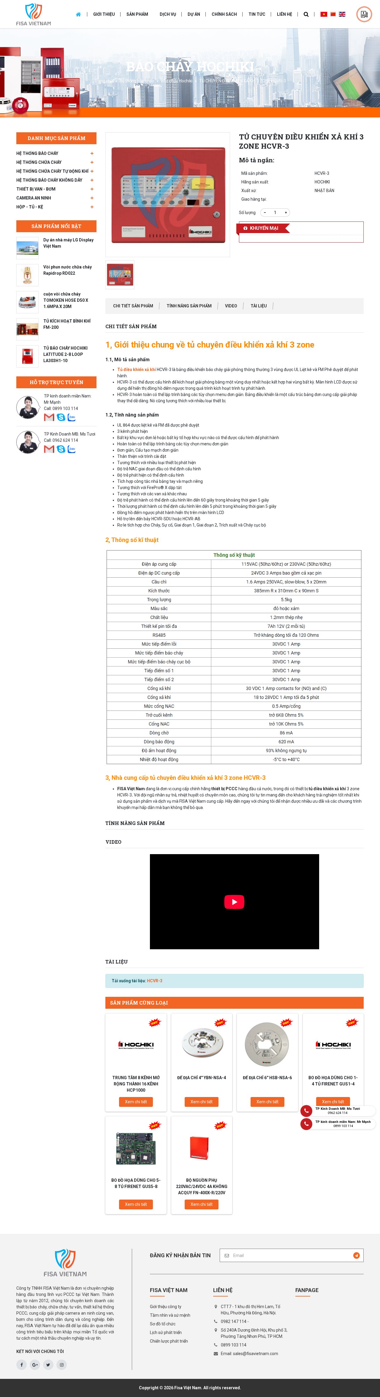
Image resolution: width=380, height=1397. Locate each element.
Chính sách (224, 14)
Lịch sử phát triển (166, 1332)
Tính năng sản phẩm (189, 306)
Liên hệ (284, 14)
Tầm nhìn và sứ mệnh (170, 1315)
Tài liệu (259, 306)
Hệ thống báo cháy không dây (49, 180)
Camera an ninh (33, 198)
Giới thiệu (104, 14)
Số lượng (247, 212)
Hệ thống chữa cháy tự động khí (52, 171)
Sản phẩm (137, 14)
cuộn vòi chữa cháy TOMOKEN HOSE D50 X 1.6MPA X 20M (65, 300)
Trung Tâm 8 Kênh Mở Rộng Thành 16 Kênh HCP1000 (136, 1084)
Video (231, 306)
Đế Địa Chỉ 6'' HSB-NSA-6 (267, 1077)
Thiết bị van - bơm (36, 189)
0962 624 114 (65, 440)
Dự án (194, 14)
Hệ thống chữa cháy (38, 162)
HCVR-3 (154, 980)
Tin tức (256, 14)
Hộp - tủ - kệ (29, 207)
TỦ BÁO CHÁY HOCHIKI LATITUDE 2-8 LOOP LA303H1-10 (65, 354)
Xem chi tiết (136, 1101)
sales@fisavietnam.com (255, 1353)
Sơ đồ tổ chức (162, 1323)
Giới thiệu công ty (165, 1306)
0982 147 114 (233, 1321)
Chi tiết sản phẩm (133, 306)
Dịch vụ (168, 14)
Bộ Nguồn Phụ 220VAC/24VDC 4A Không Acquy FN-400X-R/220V (201, 1186)
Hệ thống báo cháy (137, 80)
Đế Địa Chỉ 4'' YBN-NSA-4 (201, 1077)
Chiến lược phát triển (169, 1341)
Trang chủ (103, 80)
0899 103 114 (65, 408)
